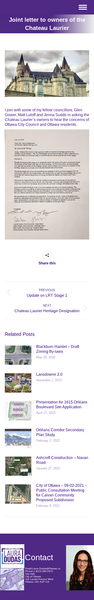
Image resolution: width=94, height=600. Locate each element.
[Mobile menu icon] (82, 7)
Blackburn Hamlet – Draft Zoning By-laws (57, 349)
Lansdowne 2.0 (49, 374)
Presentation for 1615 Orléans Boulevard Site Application (61, 404)
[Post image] (18, 355)
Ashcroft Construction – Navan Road (62, 460)
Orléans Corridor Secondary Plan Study (60, 432)
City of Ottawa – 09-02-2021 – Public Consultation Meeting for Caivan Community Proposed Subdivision (61, 492)
